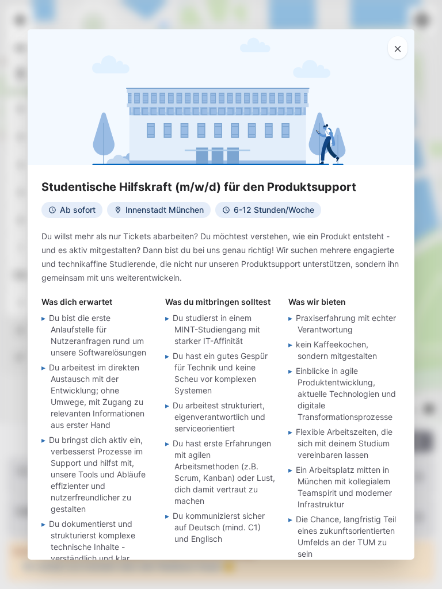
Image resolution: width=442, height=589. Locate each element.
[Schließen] (397, 47)
